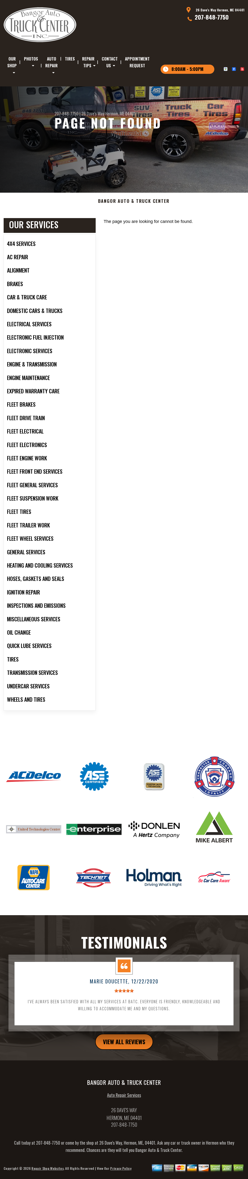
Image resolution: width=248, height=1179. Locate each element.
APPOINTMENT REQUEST (137, 62)
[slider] (124, 991)
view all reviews (124, 1041)
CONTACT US (110, 62)
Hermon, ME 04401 (120, 113)
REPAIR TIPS (88, 62)
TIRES (70, 59)
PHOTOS (31, 59)
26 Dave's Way (92, 113)
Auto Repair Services (124, 1095)
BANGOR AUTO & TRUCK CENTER (134, 201)
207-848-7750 (212, 17)
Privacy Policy (120, 1168)
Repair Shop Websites (47, 1168)
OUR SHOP (12, 62)
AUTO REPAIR (51, 62)
